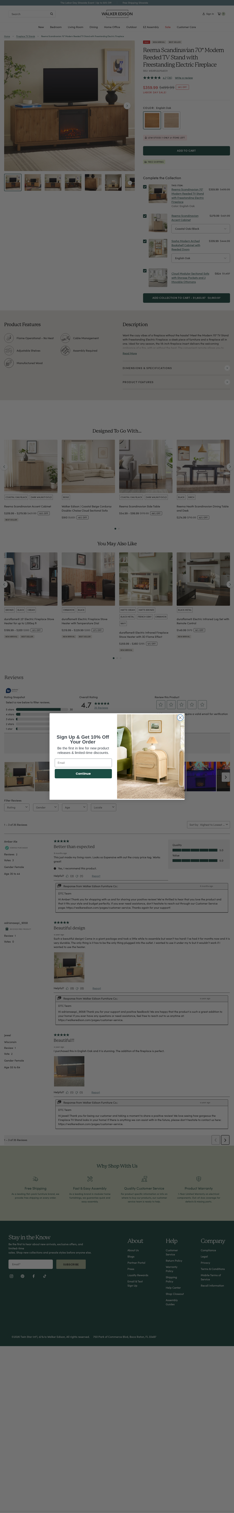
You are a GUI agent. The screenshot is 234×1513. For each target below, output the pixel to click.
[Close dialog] (180, 718)
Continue (83, 773)
